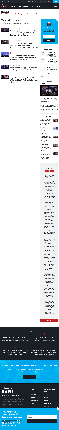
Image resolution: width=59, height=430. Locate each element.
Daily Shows (13, 6)
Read (52, 171)
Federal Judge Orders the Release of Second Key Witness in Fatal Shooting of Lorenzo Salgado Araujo (49, 249)
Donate (56, 1)
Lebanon (28, 14)
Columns (38, 6)
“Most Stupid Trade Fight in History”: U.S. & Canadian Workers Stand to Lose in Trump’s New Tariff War (15, 352)
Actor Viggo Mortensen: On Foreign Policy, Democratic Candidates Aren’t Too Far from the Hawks (23, 57)
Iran (11, 14)
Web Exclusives (23, 6)
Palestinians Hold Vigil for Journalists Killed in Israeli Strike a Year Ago (49, 182)
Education (46, 406)
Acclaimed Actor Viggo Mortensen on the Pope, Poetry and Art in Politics (23, 69)
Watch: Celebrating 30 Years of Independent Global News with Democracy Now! (48, 99)
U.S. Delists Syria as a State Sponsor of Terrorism (49, 202)
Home (32, 391)
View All (49, 320)
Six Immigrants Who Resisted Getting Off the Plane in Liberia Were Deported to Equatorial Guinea (49, 240)
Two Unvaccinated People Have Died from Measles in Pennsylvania (49, 297)
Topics (32, 6)
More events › (44, 76)
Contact (46, 397)
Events (39, 1)
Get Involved (47, 403)
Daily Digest (33, 1)
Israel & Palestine (36, 14)
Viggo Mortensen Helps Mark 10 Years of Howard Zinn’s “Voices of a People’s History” (23, 80)
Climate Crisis (4, 14)
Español (49, 1)
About (28, 1)
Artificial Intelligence (19, 14)
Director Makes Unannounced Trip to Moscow (49, 208)
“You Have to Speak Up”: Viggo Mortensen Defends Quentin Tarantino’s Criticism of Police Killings (24, 45)
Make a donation (29, 377)
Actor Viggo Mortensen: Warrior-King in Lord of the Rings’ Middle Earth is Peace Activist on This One (23, 33)
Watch (46, 171)
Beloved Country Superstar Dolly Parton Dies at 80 (49, 314)
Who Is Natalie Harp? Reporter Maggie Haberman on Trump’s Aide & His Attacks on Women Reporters (44, 352)
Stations (44, 1)
